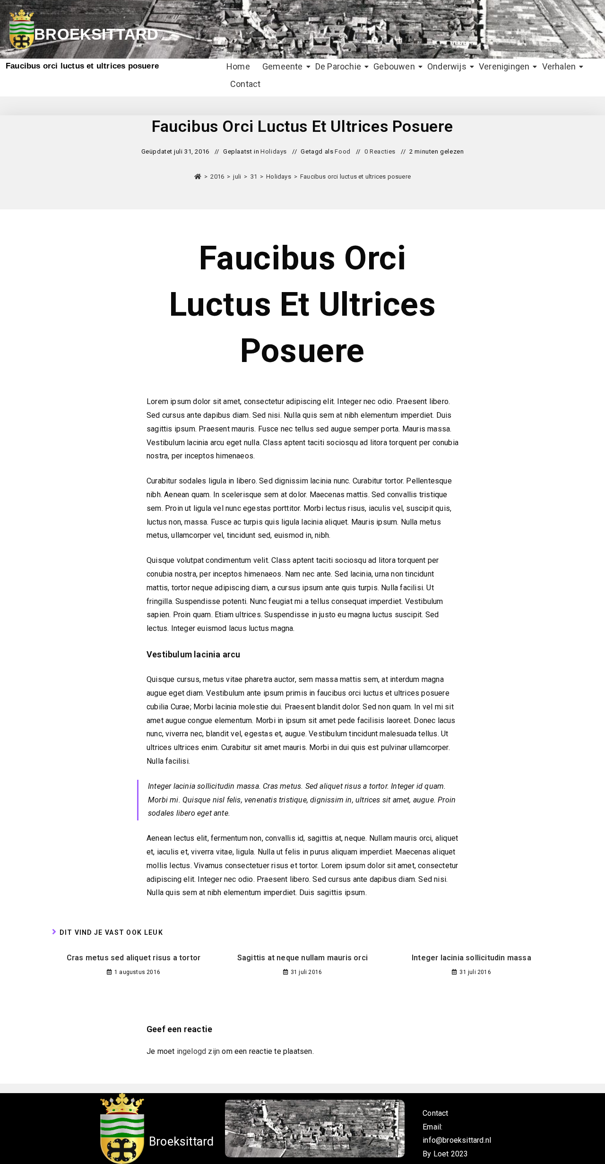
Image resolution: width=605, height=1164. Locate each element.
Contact (245, 84)
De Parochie (338, 66)
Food (342, 151)
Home (238, 66)
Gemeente (282, 66)
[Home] (197, 176)
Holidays (273, 151)
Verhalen (559, 66)
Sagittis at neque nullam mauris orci (302, 957)
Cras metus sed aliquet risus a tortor (133, 957)
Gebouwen (394, 66)
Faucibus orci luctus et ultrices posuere (355, 176)
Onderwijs (447, 66)
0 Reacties (380, 151)
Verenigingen (504, 66)
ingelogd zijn (198, 1051)
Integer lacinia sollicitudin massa (471, 957)
